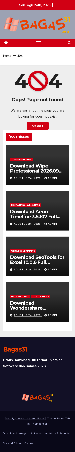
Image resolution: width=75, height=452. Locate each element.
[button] (69, 43)
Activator (36, 433)
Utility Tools (41, 296)
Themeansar (39, 423)
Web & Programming (23, 251)
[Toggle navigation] (38, 43)
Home (7, 56)
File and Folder (12, 443)
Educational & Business (25, 205)
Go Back (37, 125)
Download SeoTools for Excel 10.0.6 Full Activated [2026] (37, 262)
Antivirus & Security (57, 433)
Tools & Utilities (21, 159)
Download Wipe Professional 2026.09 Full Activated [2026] (34, 171)
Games (28, 443)
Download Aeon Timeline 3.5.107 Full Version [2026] (33, 216)
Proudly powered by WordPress (25, 418)
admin (52, 178)
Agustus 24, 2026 (28, 178)
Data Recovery (20, 296)
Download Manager (15, 433)
